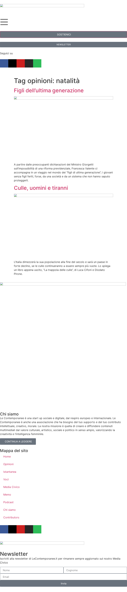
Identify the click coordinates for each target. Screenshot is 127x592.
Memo (7, 494)
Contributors (11, 517)
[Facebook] (4, 63)
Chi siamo (9, 509)
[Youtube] (21, 63)
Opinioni (8, 464)
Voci (6, 479)
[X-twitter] (12, 63)
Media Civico (11, 487)
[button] (63, 34)
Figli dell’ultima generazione (49, 90)
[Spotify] (37, 63)
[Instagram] (29, 63)
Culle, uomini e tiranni (41, 188)
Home (7, 456)
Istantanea (9, 471)
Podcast (8, 502)
